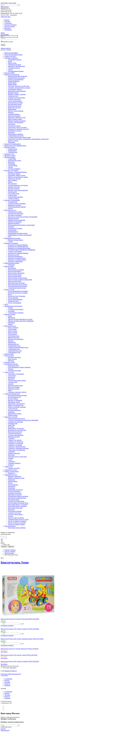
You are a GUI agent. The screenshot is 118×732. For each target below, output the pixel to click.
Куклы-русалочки (13, 188)
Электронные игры (14, 352)
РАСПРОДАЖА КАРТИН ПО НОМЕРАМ (21, 250)
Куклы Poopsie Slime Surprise (13, 54)
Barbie (10, 182)
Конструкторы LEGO (15, 274)
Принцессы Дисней (14, 178)
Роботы (10, 208)
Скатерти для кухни (14, 513)
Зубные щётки (12, 149)
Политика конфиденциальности (11, 674)
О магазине (8, 23)
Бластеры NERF (9, 73)
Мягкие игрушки (9, 314)
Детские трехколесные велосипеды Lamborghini (23, 420)
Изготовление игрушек (15, 102)
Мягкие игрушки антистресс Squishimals (21, 321)
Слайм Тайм (12, 159)
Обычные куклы (13, 301)
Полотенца (11, 488)
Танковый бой (12, 202)
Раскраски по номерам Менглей (18, 246)
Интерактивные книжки (16, 71)
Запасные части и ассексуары (17, 456)
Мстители (11, 162)
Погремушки (12, 230)
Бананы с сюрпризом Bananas (17, 172)
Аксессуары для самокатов (16, 450)
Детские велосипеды (14, 433)
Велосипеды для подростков (17, 430)
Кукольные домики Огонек (16, 175)
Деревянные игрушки (15, 212)
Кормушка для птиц (14, 107)
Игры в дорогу (12, 331)
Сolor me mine (12, 195)
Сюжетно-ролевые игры (12, 393)
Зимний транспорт (14, 453)
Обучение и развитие (11, 58)
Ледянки (11, 458)
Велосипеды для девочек (16, 428)
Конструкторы (9, 266)
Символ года (8, 466)
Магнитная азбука (13, 223)
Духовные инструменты (15, 309)
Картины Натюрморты (15, 256)
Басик (10, 316)
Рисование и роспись (14, 130)
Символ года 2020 (14, 468)
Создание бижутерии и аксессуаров (19, 137)
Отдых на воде (9, 355)
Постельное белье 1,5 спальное (18, 504)
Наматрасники (12, 481)
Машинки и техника (14, 205)
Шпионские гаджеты (14, 413)
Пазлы (10, 61)
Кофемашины (12, 150)
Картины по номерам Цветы (17, 260)
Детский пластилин (14, 99)
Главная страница (10, 550)
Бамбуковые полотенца (15, 489)
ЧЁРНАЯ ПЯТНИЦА (11, 53)
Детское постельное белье (16, 501)
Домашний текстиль (10, 475)
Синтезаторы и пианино (16, 312)
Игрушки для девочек (11, 170)
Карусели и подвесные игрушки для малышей (22, 217)
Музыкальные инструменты (13, 306)
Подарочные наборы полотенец (18, 496)
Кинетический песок (14, 106)
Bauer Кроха (12, 268)
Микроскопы (12, 109)
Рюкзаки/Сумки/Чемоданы (16, 66)
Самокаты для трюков (15, 445)
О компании (8, 679)
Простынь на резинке (15, 511)
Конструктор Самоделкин (16, 273)
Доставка (7, 21)
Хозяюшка (11, 412)
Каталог (6, 20)
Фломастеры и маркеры (15, 134)
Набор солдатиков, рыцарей (17, 407)
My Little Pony (12, 183)
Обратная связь (5, 16)
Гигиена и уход (9, 154)
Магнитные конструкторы (16, 283)
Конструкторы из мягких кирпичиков (20, 279)
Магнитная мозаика (14, 116)
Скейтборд (11, 451)
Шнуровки (11, 142)
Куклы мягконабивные (15, 299)
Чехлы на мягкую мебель (16, 518)
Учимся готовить (13, 198)
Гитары (10, 307)
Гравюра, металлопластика (16, 97)
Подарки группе (9, 362)
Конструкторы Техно (14, 281)
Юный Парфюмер (13, 81)
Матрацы (11, 360)
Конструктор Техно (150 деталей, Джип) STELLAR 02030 (19, 655)
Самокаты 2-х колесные (15, 441)
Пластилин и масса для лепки (17, 127)
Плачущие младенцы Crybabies (18, 293)
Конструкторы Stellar (14, 276)
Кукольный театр (13, 365)
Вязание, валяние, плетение (17, 94)
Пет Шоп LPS (12, 192)
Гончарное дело (13, 96)
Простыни (11, 509)
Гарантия (7, 685)
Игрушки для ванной (14, 215)
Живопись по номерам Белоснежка (19, 248)
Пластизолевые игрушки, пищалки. (19, 367)
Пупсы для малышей (14, 303)
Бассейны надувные (14, 357)
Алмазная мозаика (14, 114)
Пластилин (11, 124)
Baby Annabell (12, 180)
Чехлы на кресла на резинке (17, 523)
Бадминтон (11, 377)
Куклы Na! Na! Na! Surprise (16, 296)
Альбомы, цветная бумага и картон (19, 87)
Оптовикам (8, 30)
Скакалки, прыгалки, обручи (17, 392)
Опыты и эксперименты (15, 79)
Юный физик (12, 83)
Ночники (11, 226)
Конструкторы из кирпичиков (17, 278)
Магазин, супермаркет (15, 400)
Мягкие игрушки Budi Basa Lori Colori (20, 319)
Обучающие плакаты (14, 59)
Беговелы (11, 427)
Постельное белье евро (15, 508)
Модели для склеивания (15, 111)
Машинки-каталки (14, 436)
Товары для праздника (11, 471)
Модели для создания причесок (18, 190)
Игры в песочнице (14, 387)
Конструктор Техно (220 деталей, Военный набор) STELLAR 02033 (22, 639)
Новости (7, 683)
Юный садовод (13, 415)
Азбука (10, 69)
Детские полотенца (14, 491)
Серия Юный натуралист (16, 135)
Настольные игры (10, 326)
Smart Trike (11, 425)
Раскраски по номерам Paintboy (18, 245)
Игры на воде (12, 359)
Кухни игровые (13, 398)
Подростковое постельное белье (18, 503)
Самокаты (11, 438)
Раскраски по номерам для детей (18, 129)
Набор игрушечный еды (15, 405)
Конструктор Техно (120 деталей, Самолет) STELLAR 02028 (20, 629)
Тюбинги (11, 465)
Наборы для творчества (11, 74)
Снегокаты (11, 461)
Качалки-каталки (13, 218)
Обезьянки (11, 322)
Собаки (10, 241)
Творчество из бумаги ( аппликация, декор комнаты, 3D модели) (28, 139)
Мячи (10, 390)
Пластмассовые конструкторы (17, 286)
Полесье (10, 369)
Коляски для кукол (14, 187)
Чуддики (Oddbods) (14, 169)
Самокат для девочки (14, 440)
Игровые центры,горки (15, 385)
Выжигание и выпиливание (17, 91)
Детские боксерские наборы (17, 380)
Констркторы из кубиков (16, 269)
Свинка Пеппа (12, 165)
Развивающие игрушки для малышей (20, 235)
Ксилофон (11, 311)
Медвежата (11, 317)
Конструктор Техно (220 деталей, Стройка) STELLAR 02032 (20, 661)
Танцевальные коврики (15, 197)
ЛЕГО (6, 304)
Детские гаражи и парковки (17, 203)
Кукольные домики (14, 174)
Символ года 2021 (10, 56)
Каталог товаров (10, 551)
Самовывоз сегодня (10, 470)
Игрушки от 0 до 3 (10, 210)
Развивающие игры (14, 346)
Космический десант (14, 160)
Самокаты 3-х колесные (15, 422)
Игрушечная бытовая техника (17, 395)
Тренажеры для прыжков (16, 374)
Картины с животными (15, 261)
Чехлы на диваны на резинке (17, 521)
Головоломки (12, 329)
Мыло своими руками (15, 119)
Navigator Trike (12, 423)
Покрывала (11, 486)
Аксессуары (12, 375)
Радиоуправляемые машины (17, 207)
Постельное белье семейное (17, 527)
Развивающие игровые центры (18, 233)
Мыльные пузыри (13, 389)
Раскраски (11, 132)
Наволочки (11, 479)
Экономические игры (15, 350)
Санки (10, 460)
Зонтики (10, 384)
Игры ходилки (12, 332)
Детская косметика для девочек (18, 185)
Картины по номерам (11, 243)
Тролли (10, 167)
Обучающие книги (14, 68)
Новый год (11, 473)
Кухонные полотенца (14, 493)
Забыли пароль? (6, 48)
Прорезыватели (13, 231)
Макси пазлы (12, 63)
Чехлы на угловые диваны (16, 524)
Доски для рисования (15, 101)
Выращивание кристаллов (16, 78)
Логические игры (13, 336)
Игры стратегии (13, 327)
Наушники (11, 264)
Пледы (10, 483)
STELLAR (6, 545)
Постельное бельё (13, 499)
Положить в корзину (7, 625)
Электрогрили (12, 152)
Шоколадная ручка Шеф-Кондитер (15, 145)
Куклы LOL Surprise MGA (12, 144)
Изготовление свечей (15, 104)
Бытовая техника (9, 147)
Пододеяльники (13, 484)
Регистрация (5, 34)
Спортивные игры (14, 349)
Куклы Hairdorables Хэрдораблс (18, 291)
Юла (9, 236)
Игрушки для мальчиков (12, 200)
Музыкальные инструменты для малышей (21, 225)
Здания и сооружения (15, 251)
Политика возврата (10, 25)
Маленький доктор (14, 402)
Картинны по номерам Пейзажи (18, 253)
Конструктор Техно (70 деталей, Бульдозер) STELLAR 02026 (20, 619)
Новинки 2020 (9, 354)
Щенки (10, 324)
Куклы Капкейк (13, 298)
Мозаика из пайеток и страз (17, 117)
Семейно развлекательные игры (18, 347)
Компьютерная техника (11, 263)
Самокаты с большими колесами (18, 448)
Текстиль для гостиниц (15, 514)
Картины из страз (13, 255)
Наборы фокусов (13, 344)
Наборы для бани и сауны (16, 478)
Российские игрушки (11, 364)
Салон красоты (13, 408)
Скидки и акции (9, 26)
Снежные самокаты (14, 463)
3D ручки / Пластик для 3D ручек (18, 86)
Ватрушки (11, 455)
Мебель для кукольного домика (18, 177)
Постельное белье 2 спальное (17, 506)
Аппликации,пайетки (15, 89)
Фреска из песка (13, 140)
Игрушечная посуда (14, 397)
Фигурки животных (14, 410)
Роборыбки (11, 164)
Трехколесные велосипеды (16, 418)
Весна (10, 294)
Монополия (11, 342)
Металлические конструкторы (17, 284)
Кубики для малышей (15, 221)
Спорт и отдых (9, 372)
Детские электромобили (15, 435)
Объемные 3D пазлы (14, 64)
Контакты (7, 28)
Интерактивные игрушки (12, 238)
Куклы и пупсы (9, 289)
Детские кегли (12, 382)
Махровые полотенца (15, 494)
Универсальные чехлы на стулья (18, 519)
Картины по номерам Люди (17, 258)
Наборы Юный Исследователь (17, 76)
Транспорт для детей (10, 417)
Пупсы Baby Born (13, 193)
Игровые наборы (9, 157)
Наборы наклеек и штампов (17, 121)
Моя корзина (5, 7)
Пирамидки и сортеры (15, 228)
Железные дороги (9, 155)
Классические (12, 334)
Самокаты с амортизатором (16, 446)
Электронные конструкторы (17, 288)
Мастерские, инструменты (16, 403)
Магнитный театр (13, 337)
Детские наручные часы (15, 213)
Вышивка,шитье (13, 92)
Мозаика (11, 112)
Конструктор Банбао (14, 271)
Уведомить (4, 652)
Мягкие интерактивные (15, 240)
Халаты (10, 516)
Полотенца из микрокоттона (17, 498)
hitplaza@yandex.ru (11, 671)
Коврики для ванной (14, 476)
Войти (3, 33)
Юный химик (12, 84)
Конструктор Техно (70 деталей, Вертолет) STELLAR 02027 (20, 648)
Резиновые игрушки (14, 370)
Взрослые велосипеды (15, 432)
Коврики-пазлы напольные (16, 220)
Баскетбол (11, 379)
